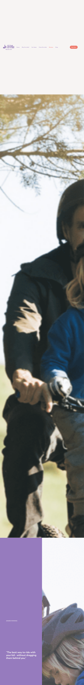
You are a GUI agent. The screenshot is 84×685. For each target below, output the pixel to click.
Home (17, 47)
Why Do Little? (25, 47)
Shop (56, 47)
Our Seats (34, 47)
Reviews (51, 47)
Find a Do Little (43, 47)
